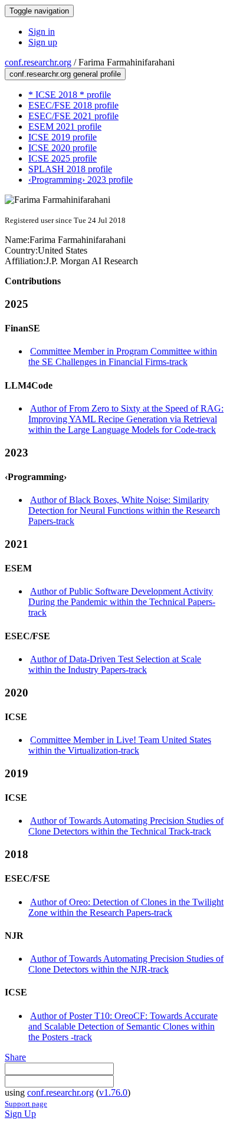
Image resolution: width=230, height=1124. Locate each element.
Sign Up (20, 1114)
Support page (26, 1103)
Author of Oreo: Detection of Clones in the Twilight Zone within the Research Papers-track (126, 907)
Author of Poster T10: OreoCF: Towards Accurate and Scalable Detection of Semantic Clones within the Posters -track (123, 1026)
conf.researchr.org (38, 62)
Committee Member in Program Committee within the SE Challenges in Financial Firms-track (122, 356)
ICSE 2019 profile (62, 137)
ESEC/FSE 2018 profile (73, 105)
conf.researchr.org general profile (65, 74)
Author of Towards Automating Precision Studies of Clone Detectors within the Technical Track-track (126, 826)
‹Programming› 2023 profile (80, 180)
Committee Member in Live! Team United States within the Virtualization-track (119, 745)
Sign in (41, 32)
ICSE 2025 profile (62, 158)
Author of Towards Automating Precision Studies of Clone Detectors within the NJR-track (126, 964)
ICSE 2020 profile (62, 148)
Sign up (42, 42)
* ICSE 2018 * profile (69, 95)
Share (15, 1057)
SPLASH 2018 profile (70, 169)
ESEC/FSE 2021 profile (73, 116)
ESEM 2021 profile (64, 126)
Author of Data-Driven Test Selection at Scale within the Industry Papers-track (114, 664)
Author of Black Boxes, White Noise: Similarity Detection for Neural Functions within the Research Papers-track (124, 510)
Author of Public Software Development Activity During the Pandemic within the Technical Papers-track (121, 601)
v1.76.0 (113, 1092)
